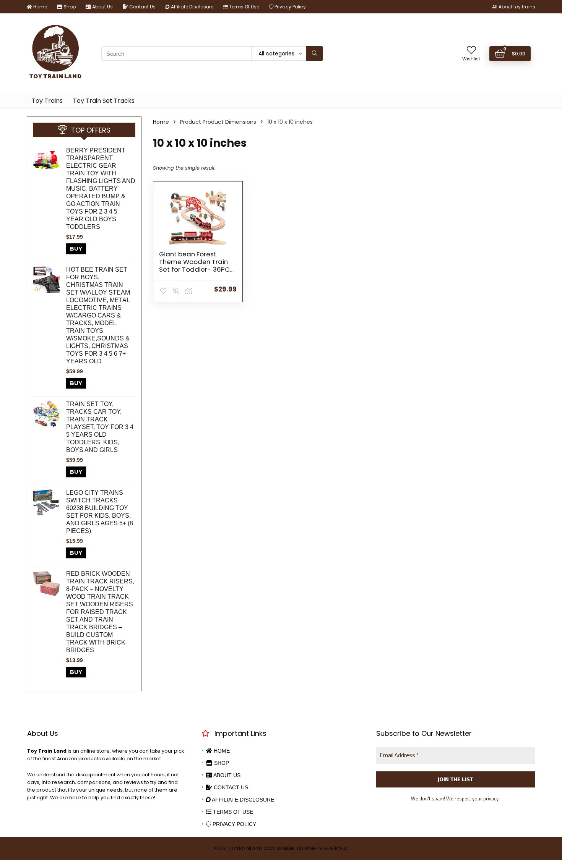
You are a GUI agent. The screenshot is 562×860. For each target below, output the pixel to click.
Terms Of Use (243, 6)
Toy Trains (47, 100)
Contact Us (142, 6)
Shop (69, 6)
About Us (102, 6)
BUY (76, 248)
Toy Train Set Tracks (104, 100)
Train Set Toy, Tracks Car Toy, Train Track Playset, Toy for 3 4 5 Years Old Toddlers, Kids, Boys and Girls (99, 427)
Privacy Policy (289, 6)
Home (39, 6)
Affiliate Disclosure (191, 6)
